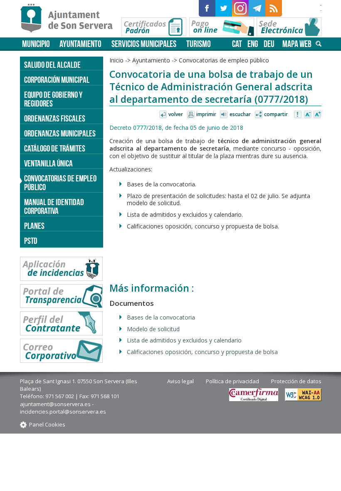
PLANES (34, 226)
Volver (175, 114)
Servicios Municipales (143, 44)
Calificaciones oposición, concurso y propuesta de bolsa (202, 352)
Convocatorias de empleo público (60, 183)
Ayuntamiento (80, 44)
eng (252, 44)
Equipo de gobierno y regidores (53, 99)
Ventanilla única (48, 163)
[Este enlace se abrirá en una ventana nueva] (207, 8)
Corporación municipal (56, 79)
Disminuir (308, 115)
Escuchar (240, 114)
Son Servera (70, 18)
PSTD (30, 241)
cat (237, 44)
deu (269, 44)
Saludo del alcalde (52, 64)
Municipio (36, 44)
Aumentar (317, 115)
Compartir (276, 114)
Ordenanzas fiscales (54, 118)
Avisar (298, 115)
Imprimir (206, 114)
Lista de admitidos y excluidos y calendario (184, 340)
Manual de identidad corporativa (54, 206)
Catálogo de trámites (54, 148)
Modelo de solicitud (153, 329)
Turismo (198, 44)
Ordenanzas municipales (60, 133)
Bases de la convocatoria (161, 317)
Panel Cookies (47, 424)
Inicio (116, 60)
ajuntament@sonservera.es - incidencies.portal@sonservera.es (63, 407)
